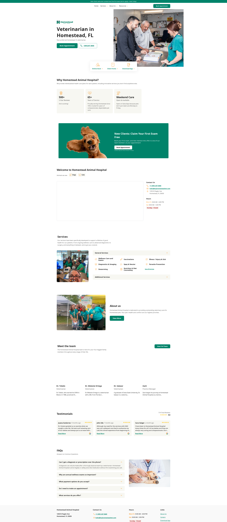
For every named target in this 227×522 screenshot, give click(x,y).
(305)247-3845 (89, 46)
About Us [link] (163, 514)
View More (117, 318)
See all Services (149, 269)
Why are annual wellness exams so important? (77, 475)
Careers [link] (163, 517)
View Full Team (162, 346)
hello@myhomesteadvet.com (105, 518)
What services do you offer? (70, 495)
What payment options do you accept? (74, 481)
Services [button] (103, 6)
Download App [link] (165, 520)
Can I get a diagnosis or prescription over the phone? (80, 462)
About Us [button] (112, 6)
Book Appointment (162, 6)
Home (96, 6)
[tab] (70, 280)
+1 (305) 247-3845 (101, 514)
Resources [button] (122, 6)
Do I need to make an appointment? (73, 488)
